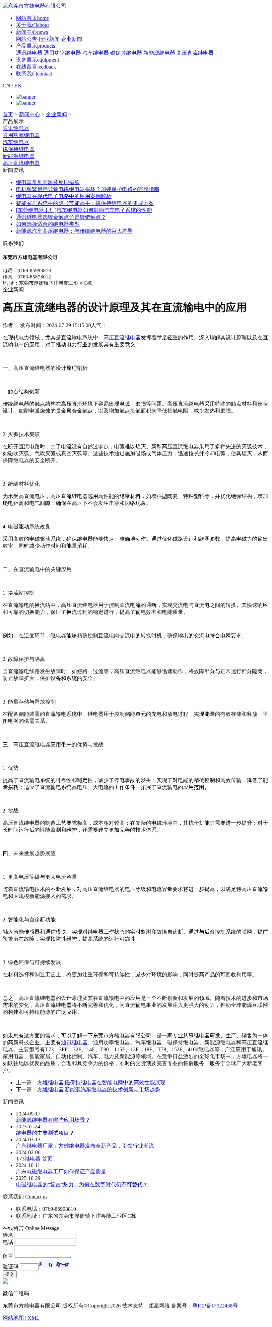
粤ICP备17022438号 (215, 1305)
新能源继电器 (159, 53)
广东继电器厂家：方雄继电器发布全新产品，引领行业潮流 (85, 1146)
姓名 (8, 1235)
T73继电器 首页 (34, 1158)
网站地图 (13, 1318)
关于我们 (32, 25)
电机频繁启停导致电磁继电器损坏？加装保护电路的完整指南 (87, 189)
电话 (8, 1242)
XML (33, 1318)
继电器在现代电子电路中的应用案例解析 (63, 196)
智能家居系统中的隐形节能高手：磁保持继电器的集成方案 (85, 203)
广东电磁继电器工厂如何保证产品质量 (61, 1171)
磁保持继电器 (126, 53)
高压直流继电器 (195, 53)
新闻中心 (32, 32)
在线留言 (36, 67)
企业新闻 (71, 39)
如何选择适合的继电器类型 (48, 224)
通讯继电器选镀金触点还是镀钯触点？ (61, 217)
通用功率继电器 (62, 53)
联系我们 (34, 73)
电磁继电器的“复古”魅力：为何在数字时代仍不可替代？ (82, 1184)
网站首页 (32, 18)
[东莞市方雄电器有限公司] (34, 6)
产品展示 (35, 46)
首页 (8, 114)
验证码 (11, 1266)
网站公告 (26, 39)
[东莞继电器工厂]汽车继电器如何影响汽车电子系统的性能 (84, 210)
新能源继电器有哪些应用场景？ (53, 1120)
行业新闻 (49, 39)
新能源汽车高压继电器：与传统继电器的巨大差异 (74, 231)
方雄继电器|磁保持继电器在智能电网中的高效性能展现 (101, 1082)
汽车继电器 (95, 53)
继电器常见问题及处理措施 (48, 182)
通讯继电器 (29, 53)
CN (6, 85)
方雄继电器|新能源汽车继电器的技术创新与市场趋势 (98, 1089)
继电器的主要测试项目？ (45, 1133)
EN (18, 85)
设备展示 (37, 60)
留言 (8, 1256)
